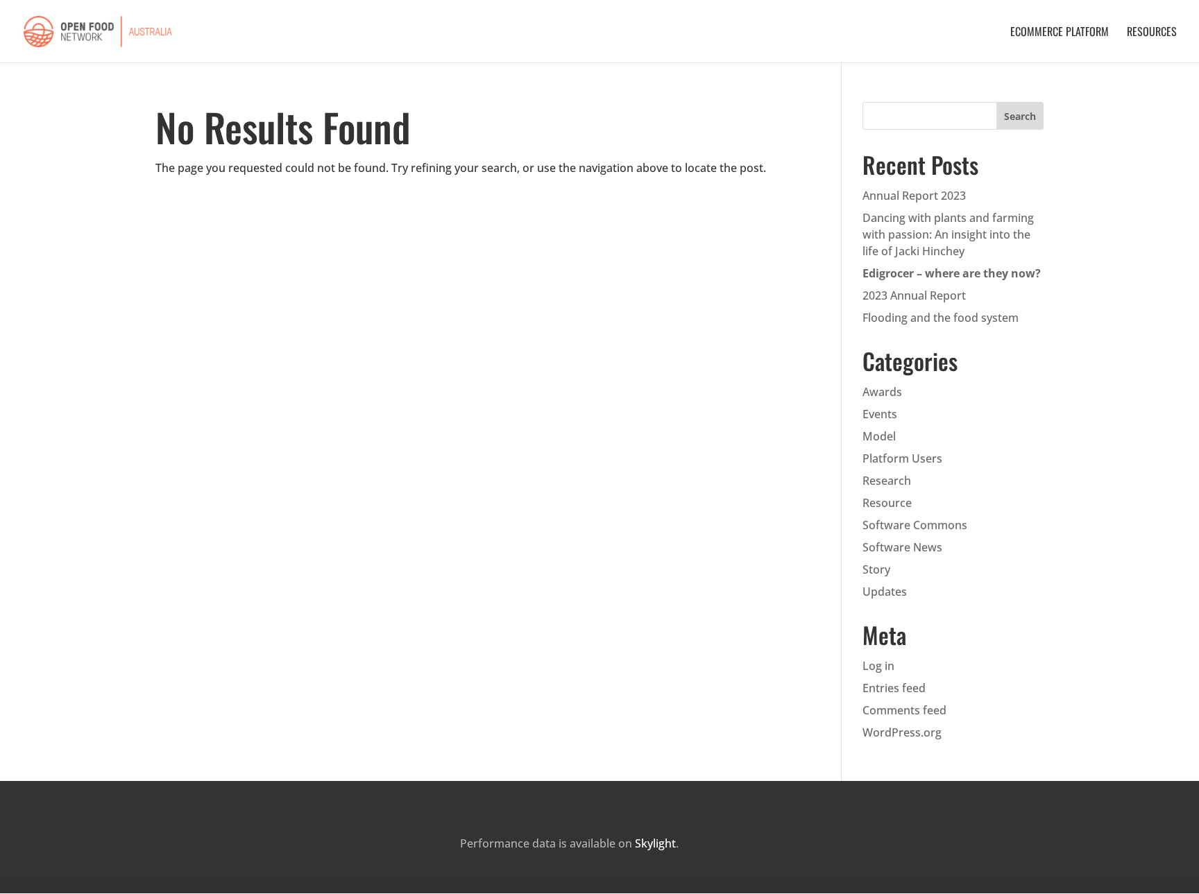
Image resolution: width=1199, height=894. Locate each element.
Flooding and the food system (940, 317)
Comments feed (904, 710)
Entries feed (894, 688)
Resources (1152, 33)
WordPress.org (902, 732)
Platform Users (902, 458)
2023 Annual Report (914, 295)
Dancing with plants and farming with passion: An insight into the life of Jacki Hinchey (948, 234)
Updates (884, 591)
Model (879, 436)
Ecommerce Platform (1059, 33)
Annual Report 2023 (914, 195)
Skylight (655, 843)
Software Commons (914, 525)
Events (879, 414)
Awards (882, 391)
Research (886, 480)
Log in (878, 665)
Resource (887, 502)
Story (876, 569)
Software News (902, 547)
